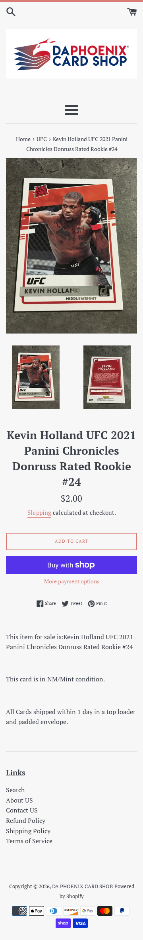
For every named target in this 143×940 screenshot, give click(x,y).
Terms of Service (29, 840)
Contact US (22, 810)
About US (19, 800)
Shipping (39, 512)
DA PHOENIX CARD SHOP (82, 886)
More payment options (71, 581)
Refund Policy (25, 820)
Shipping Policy (28, 830)
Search (15, 789)
